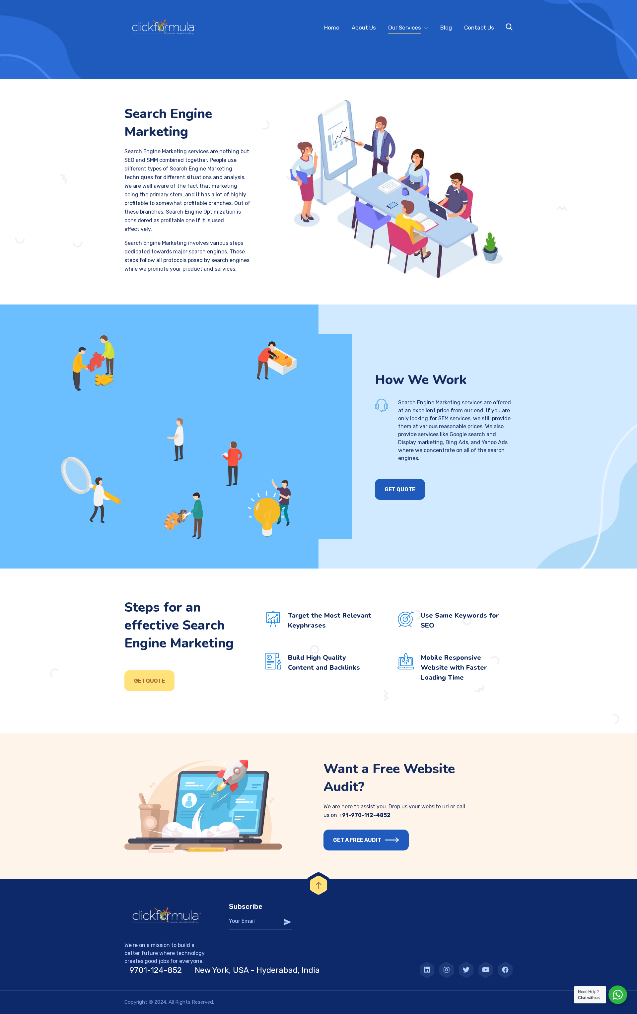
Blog (446, 27)
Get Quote (149, 681)
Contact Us (479, 27)
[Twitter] (466, 970)
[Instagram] (446, 970)
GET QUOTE (400, 489)
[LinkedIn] (427, 970)
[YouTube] (485, 970)
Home (331, 27)
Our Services (404, 27)
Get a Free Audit (357, 840)
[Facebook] (505, 970)
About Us (364, 27)
